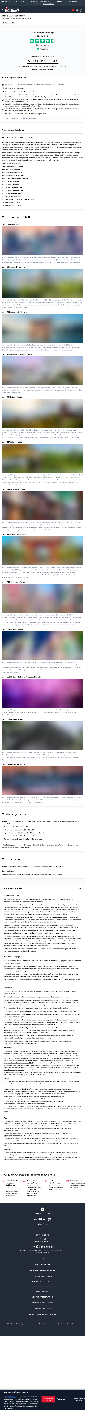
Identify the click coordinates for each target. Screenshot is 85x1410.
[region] (42, 1400)
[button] (42, 888)
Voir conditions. (48, 4)
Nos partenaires (10, 1397)
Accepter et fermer (48, 1399)
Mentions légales (42, 1265)
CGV (42, 1259)
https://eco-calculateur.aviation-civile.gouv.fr (20, 1043)
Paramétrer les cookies (42, 1282)
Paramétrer (61, 1399)
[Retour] (3, 9)
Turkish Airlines (42, 1253)
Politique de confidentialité (42, 1270)
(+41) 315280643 (44, 61)
